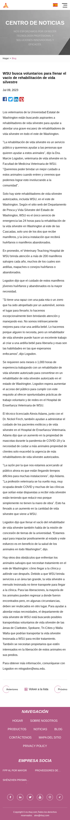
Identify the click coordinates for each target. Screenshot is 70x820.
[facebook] (10, 797)
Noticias (40, 729)
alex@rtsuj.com (41, 815)
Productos (17, 729)
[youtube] (40, 797)
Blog (58, 729)
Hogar (6, 58)
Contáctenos (20, 737)
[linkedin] (20, 797)
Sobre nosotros (44, 720)
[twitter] (30, 797)
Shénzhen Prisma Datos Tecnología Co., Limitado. (15, 781)
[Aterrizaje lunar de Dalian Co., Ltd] (6, 5)
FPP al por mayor (15, 770)
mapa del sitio (50, 737)
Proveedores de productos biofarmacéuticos (48, 771)
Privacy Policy (35, 746)
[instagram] (50, 797)
